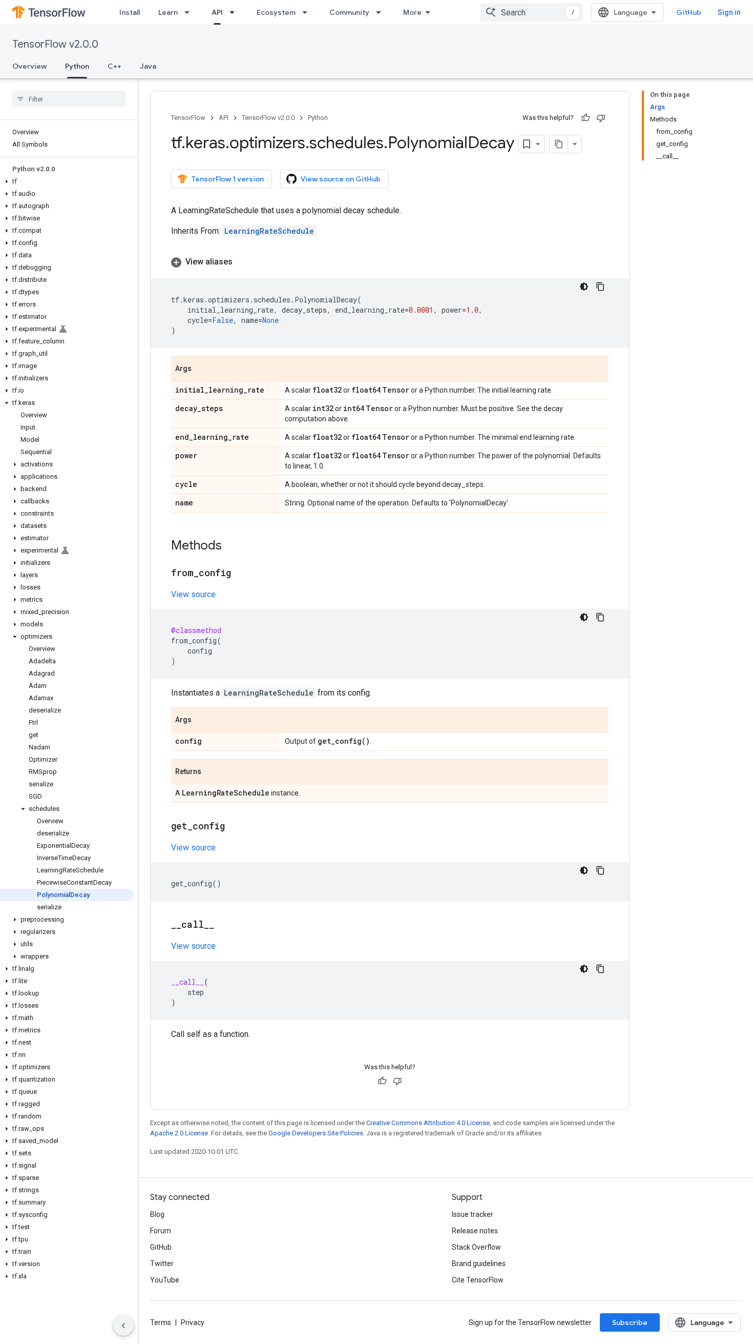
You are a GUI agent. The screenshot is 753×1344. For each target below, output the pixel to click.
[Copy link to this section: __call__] (224, 925)
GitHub (688, 12)
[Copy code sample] (600, 286)
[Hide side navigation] (123, 1325)
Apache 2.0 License (179, 1133)
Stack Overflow (476, 1247)
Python (77, 66)
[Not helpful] (601, 118)
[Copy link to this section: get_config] (235, 827)
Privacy (192, 1322)
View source (193, 594)
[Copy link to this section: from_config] (241, 573)
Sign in (729, 12)
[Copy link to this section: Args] (202, 369)
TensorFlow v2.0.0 (55, 44)
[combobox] (531, 12)
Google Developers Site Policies (315, 1133)
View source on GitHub (341, 179)
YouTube (164, 1280)
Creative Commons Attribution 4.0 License (428, 1123)
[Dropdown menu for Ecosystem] (308, 12)
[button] (67, 181)
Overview (29, 66)
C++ (114, 66)
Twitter (162, 1263)
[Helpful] (585, 118)
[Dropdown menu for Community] (381, 12)
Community (349, 12)
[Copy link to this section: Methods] (232, 546)
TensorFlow (188, 117)
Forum (160, 1231)
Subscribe (629, 1322)
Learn (168, 12)
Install (129, 12)
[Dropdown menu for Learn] (190, 12)
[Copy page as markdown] (559, 144)
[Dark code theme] (584, 286)
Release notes (475, 1231)
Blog (157, 1214)
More (412, 12)
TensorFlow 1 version (228, 179)
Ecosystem (276, 12)
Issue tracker (472, 1214)
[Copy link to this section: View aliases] (243, 262)
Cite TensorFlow (478, 1280)
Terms (160, 1322)
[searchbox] (69, 99)
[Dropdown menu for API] (235, 12)
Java (148, 66)
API (217, 12)
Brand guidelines (479, 1263)
